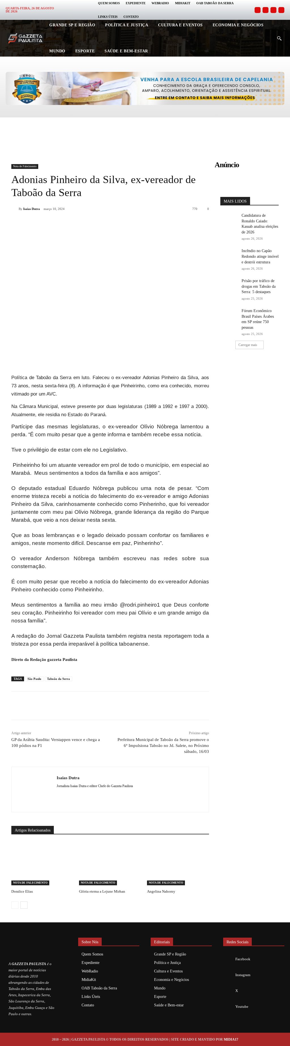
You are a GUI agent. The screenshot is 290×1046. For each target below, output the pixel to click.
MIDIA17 (231, 1039)
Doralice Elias (22, 891)
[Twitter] (273, 10)
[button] (279, 38)
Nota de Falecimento (25, 166)
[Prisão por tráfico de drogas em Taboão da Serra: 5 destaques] (229, 284)
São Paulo (34, 678)
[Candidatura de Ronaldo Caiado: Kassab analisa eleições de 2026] (229, 219)
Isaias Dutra (31, 209)
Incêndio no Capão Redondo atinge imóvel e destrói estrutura (260, 256)
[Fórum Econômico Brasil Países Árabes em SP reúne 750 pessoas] (229, 314)
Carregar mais (247, 345)
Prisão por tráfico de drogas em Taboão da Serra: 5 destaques (259, 286)
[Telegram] (114, 223)
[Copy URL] (127, 223)
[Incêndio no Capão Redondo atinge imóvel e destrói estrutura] (229, 254)
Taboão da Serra (58, 678)
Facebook (242, 959)
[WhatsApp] (88, 223)
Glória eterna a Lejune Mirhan (102, 891)
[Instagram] (265, 10)
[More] (141, 223)
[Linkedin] (101, 223)
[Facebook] (258, 10)
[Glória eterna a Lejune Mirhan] (110, 863)
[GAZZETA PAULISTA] (25, 38)
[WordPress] (78, 795)
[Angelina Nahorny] (178, 863)
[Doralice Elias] (42, 863)
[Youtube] (281, 10)
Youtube (241, 1006)
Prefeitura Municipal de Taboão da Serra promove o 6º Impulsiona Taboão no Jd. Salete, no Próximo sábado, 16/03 (163, 745)
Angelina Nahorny (161, 891)
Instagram (242, 975)
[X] (75, 223)
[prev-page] (14, 905)
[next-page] (23, 905)
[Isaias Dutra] (15, 209)
